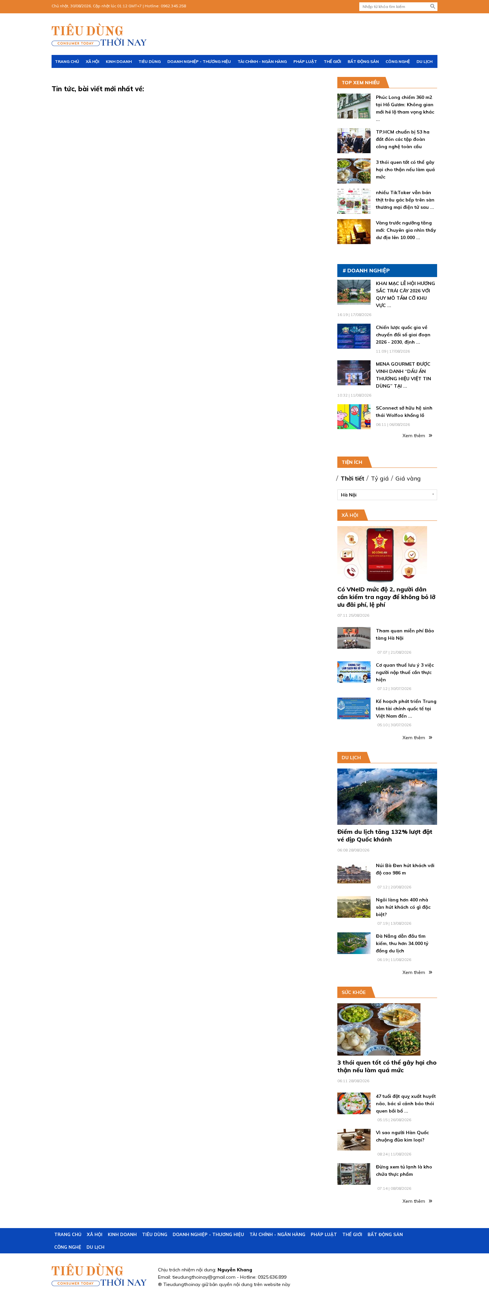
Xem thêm (414, 436)
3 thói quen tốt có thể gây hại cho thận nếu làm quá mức (405, 169)
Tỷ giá (380, 478)
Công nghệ (398, 61)
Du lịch (424, 61)
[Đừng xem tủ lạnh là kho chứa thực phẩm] (354, 1181)
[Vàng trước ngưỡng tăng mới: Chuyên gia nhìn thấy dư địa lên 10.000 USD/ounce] (354, 240)
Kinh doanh (119, 61)
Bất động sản (363, 61)
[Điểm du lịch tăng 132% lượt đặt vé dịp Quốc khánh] (387, 821)
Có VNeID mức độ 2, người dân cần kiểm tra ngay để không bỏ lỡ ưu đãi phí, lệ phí (386, 596)
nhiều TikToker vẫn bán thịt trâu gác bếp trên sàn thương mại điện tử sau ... (405, 199)
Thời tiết (352, 478)
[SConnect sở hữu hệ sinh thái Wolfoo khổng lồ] (354, 426)
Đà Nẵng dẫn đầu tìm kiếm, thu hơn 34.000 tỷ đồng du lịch (402, 943)
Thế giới (332, 61)
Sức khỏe (354, 992)
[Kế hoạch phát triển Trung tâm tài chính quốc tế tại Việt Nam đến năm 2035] (354, 716)
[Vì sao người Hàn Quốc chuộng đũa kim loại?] (354, 1147)
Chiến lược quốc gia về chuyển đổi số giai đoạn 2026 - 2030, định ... (403, 334)
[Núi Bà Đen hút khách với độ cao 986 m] (354, 880)
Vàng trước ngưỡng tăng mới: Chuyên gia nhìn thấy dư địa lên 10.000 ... (406, 230)
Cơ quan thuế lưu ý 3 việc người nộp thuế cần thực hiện (405, 672)
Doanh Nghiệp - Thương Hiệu (199, 61)
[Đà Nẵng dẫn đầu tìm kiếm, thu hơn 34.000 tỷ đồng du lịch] (354, 950)
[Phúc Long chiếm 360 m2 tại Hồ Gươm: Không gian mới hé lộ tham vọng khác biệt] (354, 115)
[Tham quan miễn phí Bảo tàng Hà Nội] (354, 645)
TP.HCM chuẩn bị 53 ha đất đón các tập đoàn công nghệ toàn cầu (402, 139)
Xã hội (92, 61)
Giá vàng (408, 478)
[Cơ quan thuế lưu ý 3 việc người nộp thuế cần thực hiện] (354, 679)
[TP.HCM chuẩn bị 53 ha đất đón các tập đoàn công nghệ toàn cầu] (354, 150)
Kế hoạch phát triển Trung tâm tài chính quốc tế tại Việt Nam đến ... (406, 708)
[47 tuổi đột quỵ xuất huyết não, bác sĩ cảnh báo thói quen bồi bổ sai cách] (354, 1111)
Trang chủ (67, 61)
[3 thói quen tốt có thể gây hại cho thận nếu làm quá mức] (354, 180)
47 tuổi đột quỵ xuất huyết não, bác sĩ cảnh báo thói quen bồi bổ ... (406, 1103)
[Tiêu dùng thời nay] (100, 34)
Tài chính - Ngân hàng (262, 61)
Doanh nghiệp (368, 270)
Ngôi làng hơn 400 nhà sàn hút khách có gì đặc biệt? (403, 907)
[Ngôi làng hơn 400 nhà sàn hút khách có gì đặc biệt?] (354, 914)
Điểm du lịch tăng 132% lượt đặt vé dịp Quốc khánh (384, 835)
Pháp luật (305, 61)
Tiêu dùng (149, 61)
